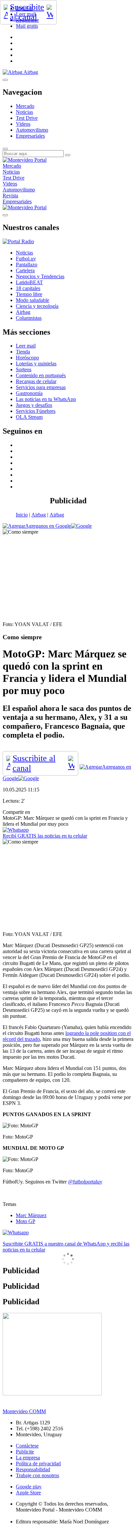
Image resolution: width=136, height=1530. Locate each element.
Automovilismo (32, 130)
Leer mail (26, 346)
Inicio (22, 514)
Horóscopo (27, 357)
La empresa (28, 1457)
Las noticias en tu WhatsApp (46, 399)
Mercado (25, 106)
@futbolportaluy (85, 1181)
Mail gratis (27, 26)
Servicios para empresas (41, 387)
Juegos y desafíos (34, 405)
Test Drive (27, 118)
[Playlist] (18, 241)
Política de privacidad (38, 1463)
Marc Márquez (31, 1215)
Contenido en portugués (41, 375)
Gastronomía (29, 393)
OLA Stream (29, 417)
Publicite (25, 1451)
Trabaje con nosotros (37, 1475)
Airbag (38, 514)
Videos (23, 124)
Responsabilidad (33, 1469)
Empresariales (30, 136)
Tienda (23, 351)
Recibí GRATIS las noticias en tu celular (45, 836)
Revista (10, 195)
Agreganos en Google (48, 526)
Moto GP (25, 1221)
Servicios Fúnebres (35, 411)
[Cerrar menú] (5, 215)
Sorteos (23, 369)
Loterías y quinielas (36, 363)
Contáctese (27, 1445)
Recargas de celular (36, 381)
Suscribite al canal (27, 12)
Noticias (24, 112)
